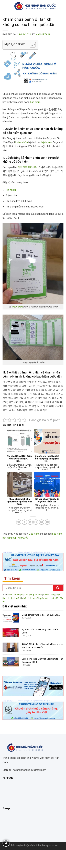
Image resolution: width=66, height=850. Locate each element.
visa (10, 594)
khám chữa (21, 142)
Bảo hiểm (34, 533)
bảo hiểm (35, 102)
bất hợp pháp (10, 537)
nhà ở (18, 598)
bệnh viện (46, 142)
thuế (53, 594)
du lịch (11, 598)
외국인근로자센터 (27, 167)
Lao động (29, 594)
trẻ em (46, 594)
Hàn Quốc (23, 537)
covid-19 (54, 598)
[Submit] (57, 587)
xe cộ (35, 598)
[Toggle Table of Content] (31, 45)
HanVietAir (43, 34)
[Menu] (5, 6)
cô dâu (38, 594)
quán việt (43, 598)
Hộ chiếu (11, 189)
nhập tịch (26, 598)
